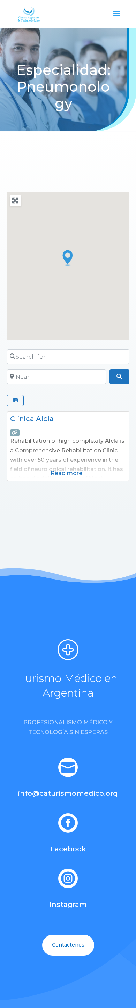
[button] (68, 257)
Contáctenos (68, 945)
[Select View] (15, 400)
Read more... (68, 473)
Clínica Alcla (32, 419)
